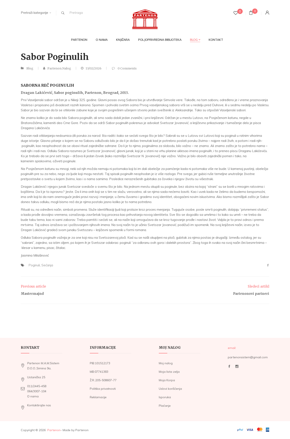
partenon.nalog (59, 68)
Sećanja (47, 265)
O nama (33, 396)
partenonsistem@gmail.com (248, 357)
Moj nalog (166, 363)
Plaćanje (165, 406)
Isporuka (165, 397)
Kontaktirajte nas (39, 405)
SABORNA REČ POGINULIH (47, 85)
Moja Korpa (167, 380)
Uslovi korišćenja (170, 389)
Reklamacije (98, 397)
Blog (29, 68)
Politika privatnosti (103, 389)
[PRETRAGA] (62, 12)
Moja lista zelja (169, 372)
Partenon (54, 430)
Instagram (236, 367)
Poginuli (34, 265)
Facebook (229, 367)
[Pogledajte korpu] (251, 13)
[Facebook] (268, 265)
